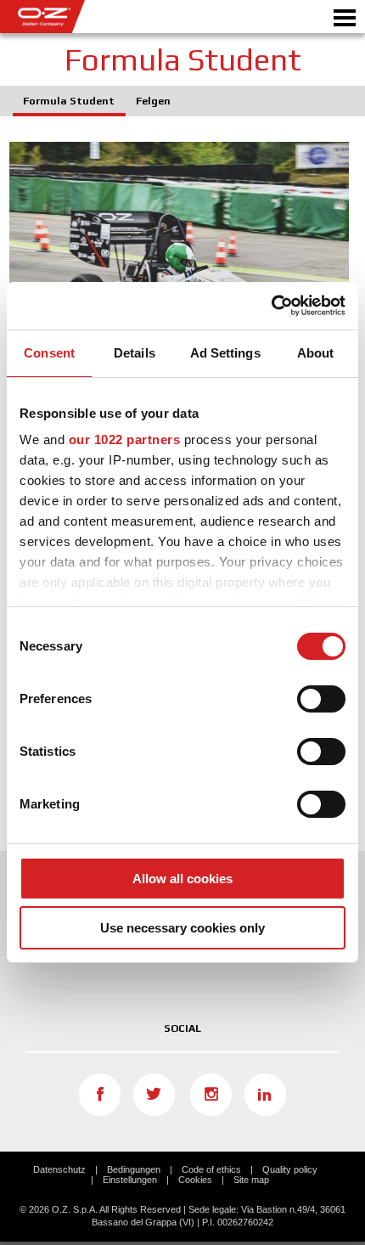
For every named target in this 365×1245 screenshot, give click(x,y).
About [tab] (315, 353)
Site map (251, 1180)
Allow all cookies (182, 878)
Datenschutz (59, 1169)
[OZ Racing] (91, 16)
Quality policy (289, 1169)
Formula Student (69, 101)
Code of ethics (211, 1169)
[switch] (321, 699)
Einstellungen (130, 1180)
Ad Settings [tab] (225, 353)
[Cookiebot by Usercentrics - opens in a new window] (271, 306)
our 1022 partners (125, 439)
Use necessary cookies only (182, 928)
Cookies (195, 1180)
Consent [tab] (49, 353)
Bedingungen (133, 1169)
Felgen (153, 101)
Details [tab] (134, 353)
